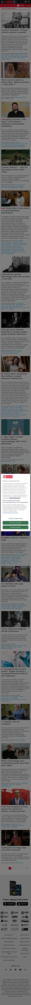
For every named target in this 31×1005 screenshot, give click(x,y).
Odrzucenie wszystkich (15, 522)
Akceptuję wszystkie (15, 527)
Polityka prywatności (14, 498)
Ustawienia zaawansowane (15, 518)
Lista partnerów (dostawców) (10, 513)
